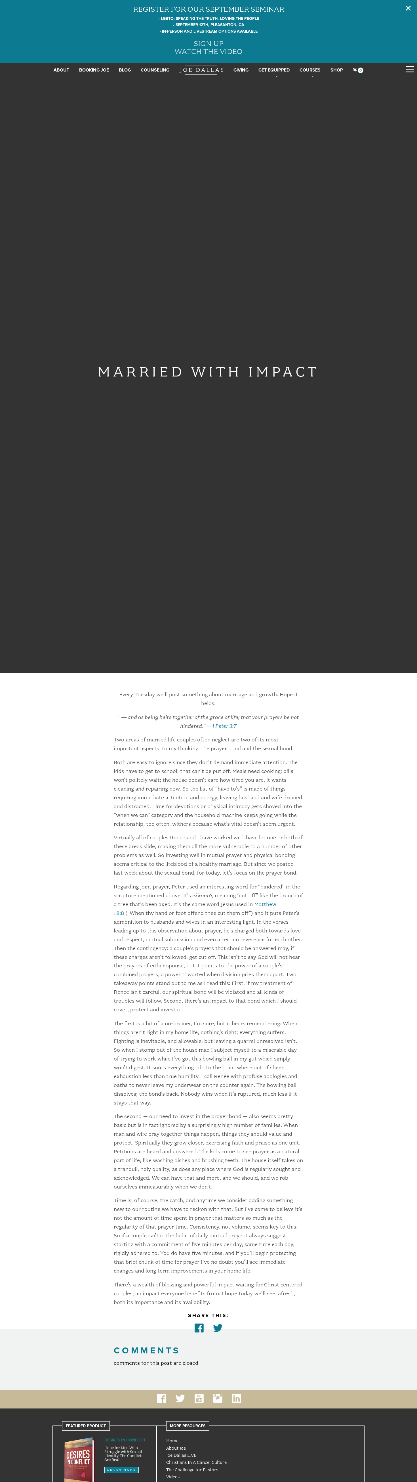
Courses (310, 70)
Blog (125, 70)
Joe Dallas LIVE (181, 1455)
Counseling (155, 70)
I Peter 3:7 (224, 726)
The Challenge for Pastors (192, 1469)
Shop (336, 70)
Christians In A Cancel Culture (196, 1462)
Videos (173, 1476)
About (61, 70)
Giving (240, 70)
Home (172, 1440)
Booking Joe (94, 70)
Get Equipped (274, 70)
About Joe (176, 1448)
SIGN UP (209, 43)
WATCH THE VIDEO (208, 51)
